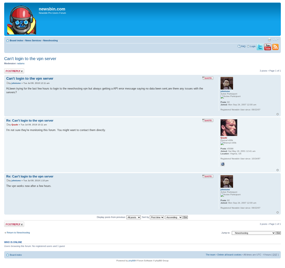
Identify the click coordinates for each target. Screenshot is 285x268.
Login (253, 46)
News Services (33, 40)
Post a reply (10, 69)
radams (21, 63)
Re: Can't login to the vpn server (29, 120)
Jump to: (225, 233)
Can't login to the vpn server (30, 58)
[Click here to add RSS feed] (275, 49)
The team (210, 254)
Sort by (146, 217)
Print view (269, 40)
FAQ (243, 46)
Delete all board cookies (229, 254)
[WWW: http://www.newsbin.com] (223, 164)
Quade (14, 124)
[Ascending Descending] (176, 217)
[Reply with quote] (207, 78)
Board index (16, 40)
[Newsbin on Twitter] (260, 49)
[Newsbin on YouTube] (267, 49)
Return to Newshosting (18, 232)
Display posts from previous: (111, 217)
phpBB (132, 260)
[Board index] (22, 19)
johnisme (16, 83)
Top (277, 114)
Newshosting (50, 40)
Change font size (276, 40)
